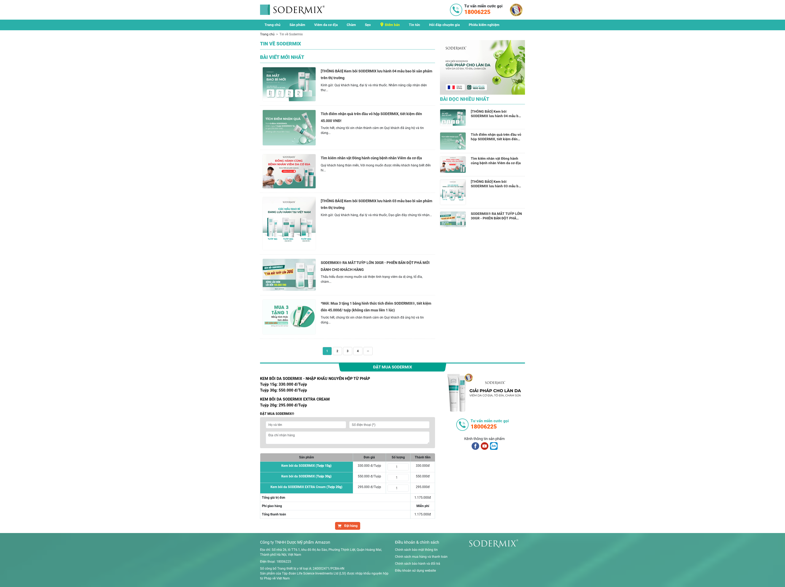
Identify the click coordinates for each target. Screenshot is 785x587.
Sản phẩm (297, 25)
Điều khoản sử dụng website (415, 570)
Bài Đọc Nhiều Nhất (464, 99)
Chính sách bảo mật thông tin (416, 550)
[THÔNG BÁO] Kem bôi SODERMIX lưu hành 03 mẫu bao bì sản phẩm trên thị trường (496, 184)
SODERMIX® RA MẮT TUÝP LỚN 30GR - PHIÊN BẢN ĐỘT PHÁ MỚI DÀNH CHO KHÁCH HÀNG (496, 216)
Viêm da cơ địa (326, 25)
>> (368, 351)
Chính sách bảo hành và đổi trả (417, 564)
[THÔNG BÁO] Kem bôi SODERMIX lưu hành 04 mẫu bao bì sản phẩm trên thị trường (496, 113)
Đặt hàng (350, 526)
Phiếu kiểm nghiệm (484, 25)
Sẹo (368, 25)
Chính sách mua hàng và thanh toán (421, 557)
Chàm (351, 25)
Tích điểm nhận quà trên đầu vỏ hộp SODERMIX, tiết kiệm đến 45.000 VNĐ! (496, 136)
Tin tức (414, 25)
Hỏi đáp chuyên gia (444, 25)
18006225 (283, 561)
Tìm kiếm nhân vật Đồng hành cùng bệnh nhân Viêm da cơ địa (371, 158)
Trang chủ (272, 25)
